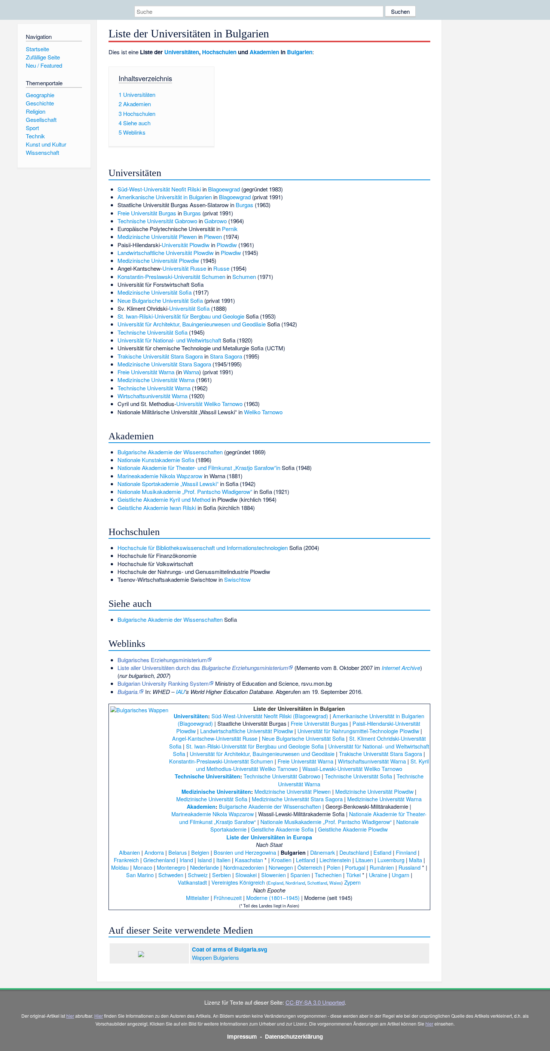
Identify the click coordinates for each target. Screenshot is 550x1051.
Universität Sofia (189, 308)
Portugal (355, 867)
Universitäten (181, 52)
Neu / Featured (44, 65)
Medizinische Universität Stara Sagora (164, 364)
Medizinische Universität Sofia (154, 292)
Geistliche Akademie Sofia (282, 829)
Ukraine (378, 875)
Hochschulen (219, 52)
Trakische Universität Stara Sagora (160, 356)
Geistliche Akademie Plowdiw (353, 829)
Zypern (352, 882)
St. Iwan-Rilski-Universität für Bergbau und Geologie (180, 316)
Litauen (364, 860)
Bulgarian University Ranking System (163, 683)
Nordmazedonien (243, 867)
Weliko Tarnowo (263, 412)
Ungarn (400, 875)
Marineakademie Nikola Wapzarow (159, 476)
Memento (308, 668)
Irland (186, 860)
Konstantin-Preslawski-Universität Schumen (171, 276)
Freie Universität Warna (145, 372)
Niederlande (204, 867)
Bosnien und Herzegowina (245, 852)
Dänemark (322, 852)
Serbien (221, 875)
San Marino (140, 875)
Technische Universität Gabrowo (157, 221)
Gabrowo (215, 221)
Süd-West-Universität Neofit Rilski (159, 189)
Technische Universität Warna (153, 388)
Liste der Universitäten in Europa (269, 837)
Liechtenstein (335, 860)
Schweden (170, 875)
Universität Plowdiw (186, 245)
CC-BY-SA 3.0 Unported (315, 1002)
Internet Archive (401, 668)
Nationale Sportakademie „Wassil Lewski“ (168, 484)
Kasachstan (249, 860)
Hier (98, 1015)
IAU (180, 691)
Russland (409, 867)
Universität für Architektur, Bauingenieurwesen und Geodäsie (191, 324)
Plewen (213, 236)
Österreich (309, 867)
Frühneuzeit (228, 897)
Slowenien (273, 875)
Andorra (154, 852)
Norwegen (281, 867)
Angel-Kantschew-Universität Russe (214, 738)
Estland (382, 852)
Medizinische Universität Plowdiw (158, 260)
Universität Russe (184, 268)
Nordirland (295, 883)
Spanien (300, 875)
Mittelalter (197, 897)
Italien (223, 860)
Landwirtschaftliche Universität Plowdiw (165, 252)
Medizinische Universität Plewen (157, 236)
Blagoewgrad (224, 189)
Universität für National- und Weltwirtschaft (169, 340)
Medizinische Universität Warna (156, 380)
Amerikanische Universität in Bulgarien (164, 197)
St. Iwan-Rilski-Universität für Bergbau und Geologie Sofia (255, 746)
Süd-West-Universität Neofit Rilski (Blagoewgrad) (269, 716)
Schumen (244, 276)
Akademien (264, 52)
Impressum (242, 1036)
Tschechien (328, 875)
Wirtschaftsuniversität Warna (152, 396)
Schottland (317, 883)
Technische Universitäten (207, 776)
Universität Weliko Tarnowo (209, 404)
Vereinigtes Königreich (238, 882)
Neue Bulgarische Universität (153, 300)
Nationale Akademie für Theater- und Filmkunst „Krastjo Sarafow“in (198, 467)
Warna (191, 372)
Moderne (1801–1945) (273, 897)
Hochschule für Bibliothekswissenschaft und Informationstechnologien (202, 547)
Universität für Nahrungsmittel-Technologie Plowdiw (358, 731)
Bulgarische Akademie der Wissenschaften (170, 452)
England (275, 883)
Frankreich (126, 860)
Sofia (196, 300)
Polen (333, 867)
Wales (335, 883)
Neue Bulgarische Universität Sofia (303, 738)
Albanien (129, 852)
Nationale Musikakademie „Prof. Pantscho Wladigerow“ (184, 491)
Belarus (177, 852)
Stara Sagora (226, 356)
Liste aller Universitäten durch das (202, 668)
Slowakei (246, 875)
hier (70, 1015)
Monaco (142, 867)
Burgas (244, 205)
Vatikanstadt (192, 882)
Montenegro (171, 867)
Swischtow (237, 579)
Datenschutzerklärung (294, 1036)
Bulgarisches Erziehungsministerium (162, 660)
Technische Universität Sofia (152, 332)
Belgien (200, 852)
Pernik (230, 229)
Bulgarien (299, 52)
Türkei (353, 875)
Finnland (406, 852)
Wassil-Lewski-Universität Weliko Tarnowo (352, 768)
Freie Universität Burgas (146, 213)
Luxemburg (391, 860)
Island (205, 860)
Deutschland (354, 852)
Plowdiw (227, 245)
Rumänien (382, 867)
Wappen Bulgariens (215, 957)
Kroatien (281, 860)
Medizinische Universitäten (216, 791)
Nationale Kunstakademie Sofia (155, 460)
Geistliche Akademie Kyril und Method (163, 499)
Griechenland (159, 860)
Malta (415, 860)
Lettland (305, 860)
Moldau (120, 867)
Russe (221, 268)
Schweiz (198, 875)
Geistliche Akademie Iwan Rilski (156, 507)
